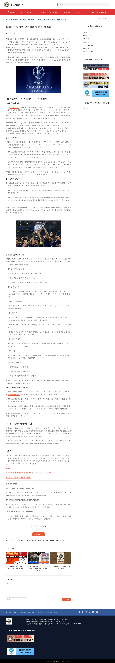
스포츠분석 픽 (86, 45)
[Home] (99, 18)
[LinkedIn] (89, 612)
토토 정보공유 (105, 18)
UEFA (57, 540)
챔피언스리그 (14, 107)
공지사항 (85, 38)
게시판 (55, 612)
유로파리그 (52, 540)
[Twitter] (79, 612)
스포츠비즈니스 (27, 540)
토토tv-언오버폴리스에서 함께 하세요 (18, 477)
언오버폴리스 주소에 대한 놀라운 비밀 (60, 567)
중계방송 (21, 540)
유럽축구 (40, 540)
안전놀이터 (86, 48)
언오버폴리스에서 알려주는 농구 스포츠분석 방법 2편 (16, 567)
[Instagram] (86, 612)
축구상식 (11, 540)
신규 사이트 (86, 32)
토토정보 (49, 612)
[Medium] (93, 612)
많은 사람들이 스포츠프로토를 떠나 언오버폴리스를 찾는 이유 (38, 568)
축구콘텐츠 (34, 540)
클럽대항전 (62, 540)
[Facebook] (82, 612)
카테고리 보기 (38, 534)
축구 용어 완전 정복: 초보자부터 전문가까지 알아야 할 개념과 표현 (28, 473)
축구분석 (16, 540)
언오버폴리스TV (40, 612)
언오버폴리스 (16, 4)
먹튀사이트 (86, 35)
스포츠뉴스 (86, 42)
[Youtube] (97, 612)
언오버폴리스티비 (14, 394)
